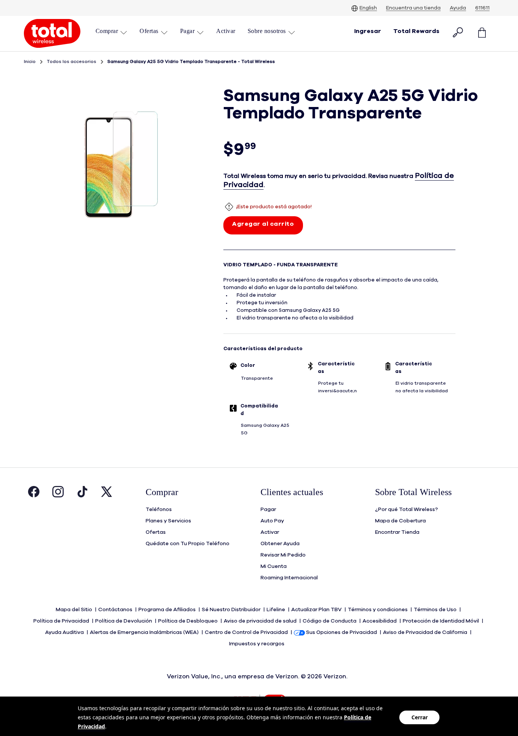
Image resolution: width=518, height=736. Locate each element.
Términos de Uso (436, 609)
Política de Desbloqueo (188, 621)
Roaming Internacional (289, 577)
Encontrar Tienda (397, 532)
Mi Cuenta (274, 566)
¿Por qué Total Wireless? (406, 509)
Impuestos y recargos (257, 643)
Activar (270, 532)
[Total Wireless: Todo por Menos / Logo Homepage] (52, 33)
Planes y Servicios (168, 521)
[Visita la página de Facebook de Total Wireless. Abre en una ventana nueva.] (33, 493)
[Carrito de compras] (482, 33)
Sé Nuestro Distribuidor (232, 609)
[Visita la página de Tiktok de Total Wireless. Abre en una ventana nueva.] (82, 493)
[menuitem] (111, 33)
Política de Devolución (124, 621)
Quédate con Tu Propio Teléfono (187, 543)
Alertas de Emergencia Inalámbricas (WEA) (145, 632)
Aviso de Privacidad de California (425, 632)
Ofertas (156, 532)
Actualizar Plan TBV (317, 609)
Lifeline (276, 609)
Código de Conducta (330, 621)
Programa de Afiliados (167, 609)
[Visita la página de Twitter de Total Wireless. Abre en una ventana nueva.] (106, 493)
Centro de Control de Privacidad (247, 632)
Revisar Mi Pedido (283, 555)
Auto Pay (272, 521)
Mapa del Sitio (74, 609)
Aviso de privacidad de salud (261, 621)
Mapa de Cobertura (400, 521)
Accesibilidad (380, 621)
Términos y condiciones (378, 609)
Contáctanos (115, 609)
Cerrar (419, 717)
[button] (111, 31)
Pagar (268, 509)
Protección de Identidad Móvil (441, 621)
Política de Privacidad (61, 621)
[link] (226, 31)
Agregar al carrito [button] (263, 224)
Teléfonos (159, 509)
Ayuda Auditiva (65, 632)
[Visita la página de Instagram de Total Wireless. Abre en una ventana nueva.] (58, 493)
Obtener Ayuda (280, 543)
